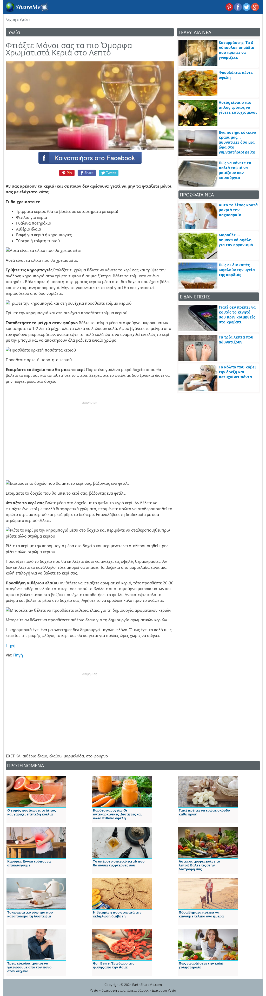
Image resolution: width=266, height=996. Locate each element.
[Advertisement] (90, 437)
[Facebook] (90, 157)
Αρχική (11, 19)
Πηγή (10, 645)
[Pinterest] (66, 173)
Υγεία (24, 19)
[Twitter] (109, 173)
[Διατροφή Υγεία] (26, 10)
